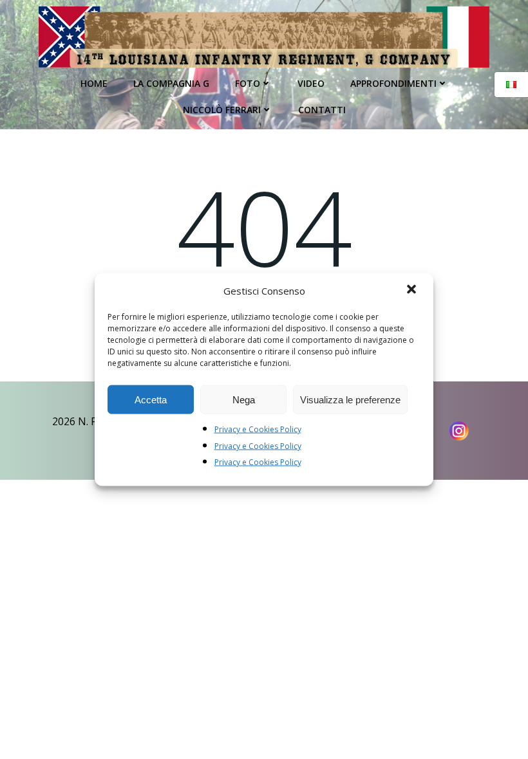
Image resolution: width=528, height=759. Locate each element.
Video (311, 83)
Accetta (151, 399)
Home (94, 83)
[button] (412, 290)
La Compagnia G (171, 83)
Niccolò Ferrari (222, 110)
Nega (243, 399)
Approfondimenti (393, 83)
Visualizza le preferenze (350, 399)
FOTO (247, 83)
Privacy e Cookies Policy (257, 429)
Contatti (322, 110)
